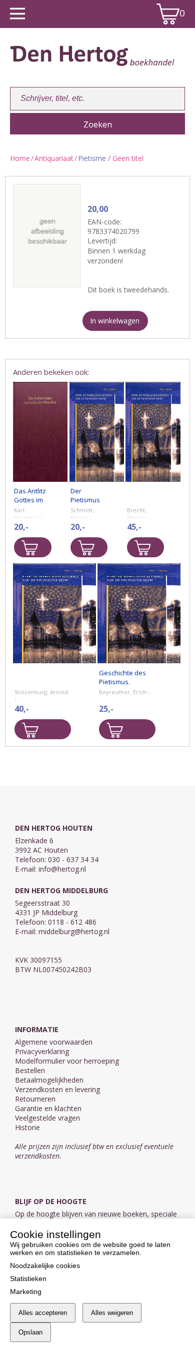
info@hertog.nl (62, 869)
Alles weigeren (112, 1313)
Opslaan (30, 1332)
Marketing (26, 1292)
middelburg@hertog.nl (74, 931)
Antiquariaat (54, 158)
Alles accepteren (42, 1313)
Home (20, 158)
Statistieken (28, 1279)
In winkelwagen (115, 320)
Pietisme (92, 158)
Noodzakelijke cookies (45, 1266)
